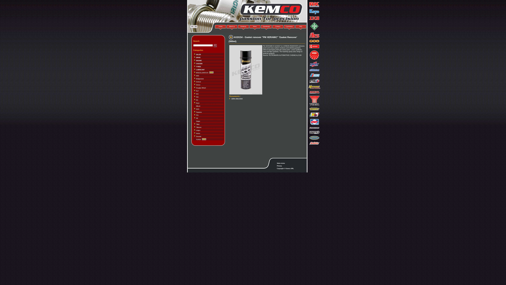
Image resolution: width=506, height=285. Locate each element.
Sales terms (281, 163)
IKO (197, 94)
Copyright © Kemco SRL (285, 168)
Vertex (198, 133)
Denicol (198, 82)
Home (220, 26)
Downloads (266, 26)
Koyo (197, 103)
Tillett (197, 124)
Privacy (279, 166)
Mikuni (198, 106)
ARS (197, 76)
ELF (197, 91)
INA (197, 97)
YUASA (198, 139)
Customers (289, 26)
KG (197, 100)
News (255, 26)
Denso (198, 85)
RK (197, 118)
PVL (197, 115)
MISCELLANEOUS (202, 72)
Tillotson (198, 127)
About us (232, 26)
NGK (197, 109)
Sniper (198, 121)
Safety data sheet (237, 98)
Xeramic (198, 136)
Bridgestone (200, 79)
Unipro (198, 130)
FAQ (300, 26)
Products (243, 26)
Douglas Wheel (201, 88)
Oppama (199, 112)
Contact (277, 26)
